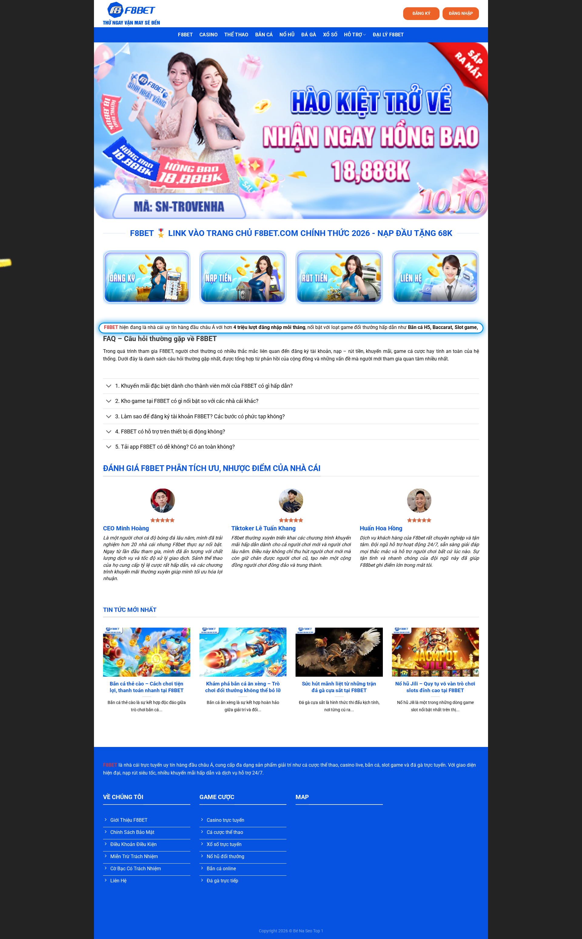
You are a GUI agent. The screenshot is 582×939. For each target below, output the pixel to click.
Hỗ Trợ (353, 35)
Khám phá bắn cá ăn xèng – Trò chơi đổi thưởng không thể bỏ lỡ (243, 687)
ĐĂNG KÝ (421, 13)
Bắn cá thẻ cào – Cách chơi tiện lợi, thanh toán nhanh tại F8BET (147, 687)
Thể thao (236, 35)
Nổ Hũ (287, 35)
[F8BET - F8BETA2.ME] (139, 13)
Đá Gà (308, 35)
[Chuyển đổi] (109, 386)
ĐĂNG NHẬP (461, 13)
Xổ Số (330, 35)
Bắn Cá (264, 35)
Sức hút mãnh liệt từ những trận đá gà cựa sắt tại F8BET (339, 687)
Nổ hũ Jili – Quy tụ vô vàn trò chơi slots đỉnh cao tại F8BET (435, 687)
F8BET (185, 35)
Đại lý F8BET (388, 35)
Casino (208, 35)
